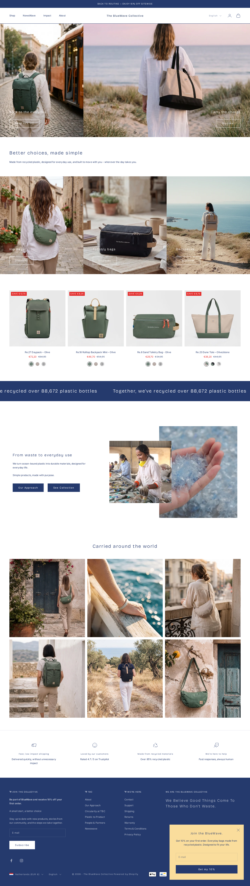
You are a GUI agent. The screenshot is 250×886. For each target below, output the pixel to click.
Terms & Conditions (135, 828)
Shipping (129, 811)
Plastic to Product (95, 816)
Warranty (129, 822)
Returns (128, 816)
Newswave (91, 828)
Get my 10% (206, 869)
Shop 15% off (24, 123)
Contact (128, 799)
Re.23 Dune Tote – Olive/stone (212, 352)
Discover (228, 123)
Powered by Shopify (126, 874)
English (213, 15)
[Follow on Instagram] (21, 861)
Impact (47, 15)
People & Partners (95, 822)
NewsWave (29, 15)
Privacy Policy (132, 834)
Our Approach (28, 487)
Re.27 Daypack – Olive (37, 352)
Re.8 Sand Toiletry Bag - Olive (154, 352)
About (62, 15)
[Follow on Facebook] (11, 861)
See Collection (63, 487)
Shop (12, 15)
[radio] (31, 364)
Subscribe (22, 845)
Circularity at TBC (95, 811)
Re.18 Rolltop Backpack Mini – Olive (96, 352)
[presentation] (44, 364)
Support (128, 805)
